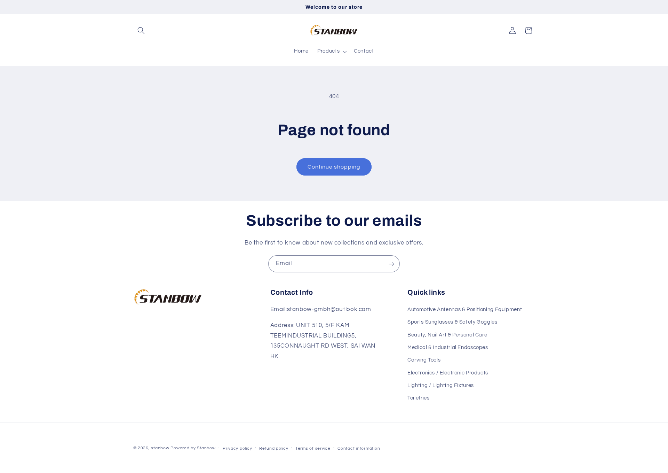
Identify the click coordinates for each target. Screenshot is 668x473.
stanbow (160, 448)
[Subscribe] (391, 263)
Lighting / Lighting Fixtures (440, 385)
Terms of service (313, 448)
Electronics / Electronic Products (447, 372)
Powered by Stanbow (192, 448)
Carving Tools (423, 360)
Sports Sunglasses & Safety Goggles (452, 321)
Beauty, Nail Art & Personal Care (447, 334)
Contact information (358, 448)
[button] (141, 31)
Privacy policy (237, 448)
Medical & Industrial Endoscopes (447, 347)
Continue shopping (334, 167)
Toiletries (418, 398)
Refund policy (273, 448)
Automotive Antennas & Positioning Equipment (464, 309)
